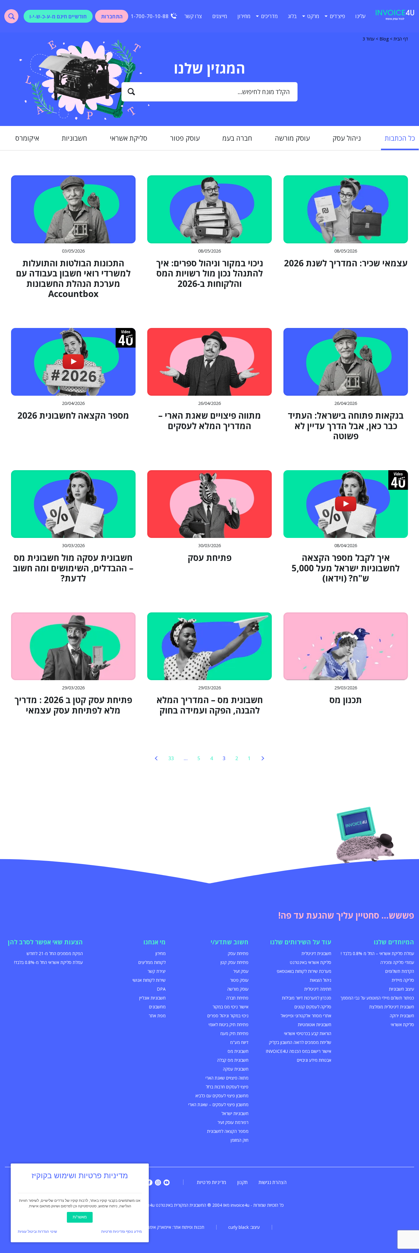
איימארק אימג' (159, 1227)
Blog (384, 39)
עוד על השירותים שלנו (300, 942)
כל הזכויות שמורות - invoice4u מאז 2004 (248, 1205)
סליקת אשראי (128, 138)
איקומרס (27, 138)
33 (171, 758)
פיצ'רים (337, 16)
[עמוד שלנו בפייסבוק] (149, 1182)
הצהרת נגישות (272, 1182)
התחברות (112, 16)
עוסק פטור (185, 138)
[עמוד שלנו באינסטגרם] (158, 1182)
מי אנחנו (154, 942)
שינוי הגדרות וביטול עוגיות (37, 1231)
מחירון (244, 16)
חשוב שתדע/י (229, 942)
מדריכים (269, 16)
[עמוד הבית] (395, 16)
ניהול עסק (347, 138)
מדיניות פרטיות (211, 1182)
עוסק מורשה (292, 138)
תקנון (242, 1182)
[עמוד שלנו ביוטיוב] (166, 1182)
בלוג (292, 16)
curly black (238, 1227)
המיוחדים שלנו (394, 942)
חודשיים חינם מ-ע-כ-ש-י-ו (58, 16)
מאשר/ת (80, 1217)
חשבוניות (74, 138)
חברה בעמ (237, 138)
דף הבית (401, 39)
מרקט (313, 16)
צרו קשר (193, 16)
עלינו (360, 16)
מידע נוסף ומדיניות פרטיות (121, 1231)
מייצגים (219, 16)
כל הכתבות (400, 138)
